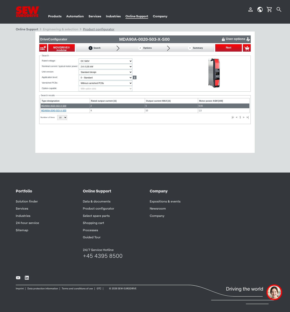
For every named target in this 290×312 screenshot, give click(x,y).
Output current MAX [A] (158, 101)
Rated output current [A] (104, 101)
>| (247, 117)
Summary (196, 48)
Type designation (51, 101)
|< (233, 117)
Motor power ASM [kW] (211, 101)
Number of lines (47, 117)
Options (146, 48)
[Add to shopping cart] (247, 48)
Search (95, 48)
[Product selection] (43, 48)
